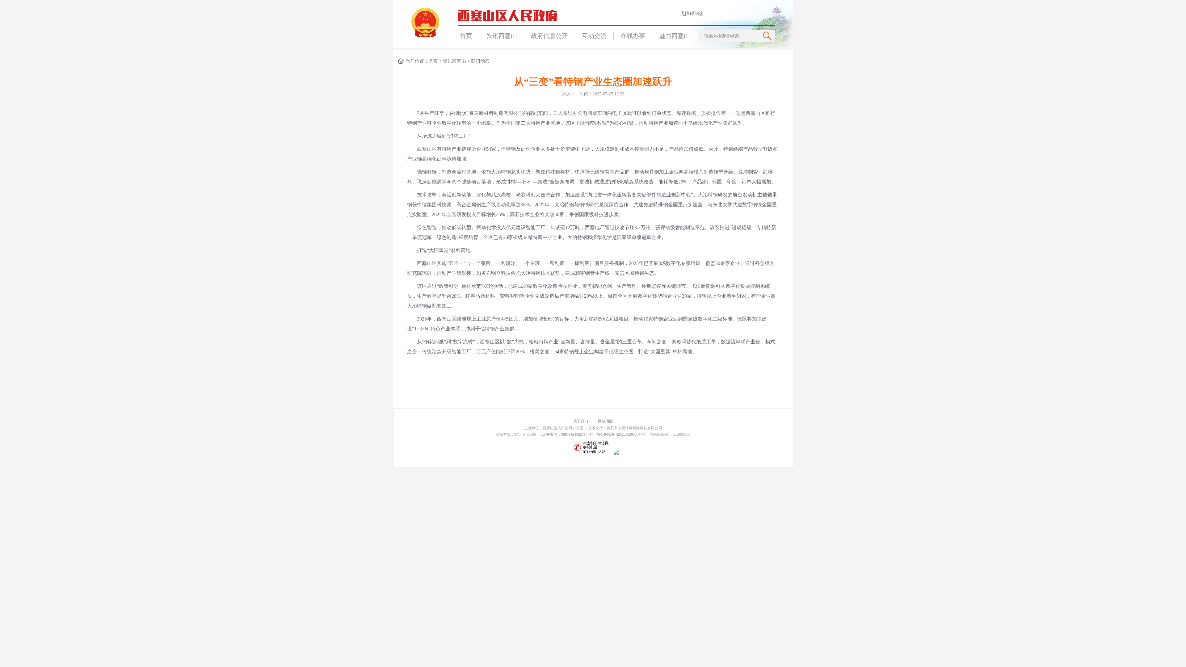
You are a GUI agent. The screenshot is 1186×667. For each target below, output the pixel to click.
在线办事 (632, 35)
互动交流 (594, 35)
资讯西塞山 (501, 35)
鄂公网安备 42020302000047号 (621, 434)
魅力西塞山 (674, 35)
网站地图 (605, 421)
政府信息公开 (549, 35)
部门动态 (480, 61)
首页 (466, 35)
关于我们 (580, 421)
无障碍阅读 (692, 13)
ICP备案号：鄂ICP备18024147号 (566, 434)
